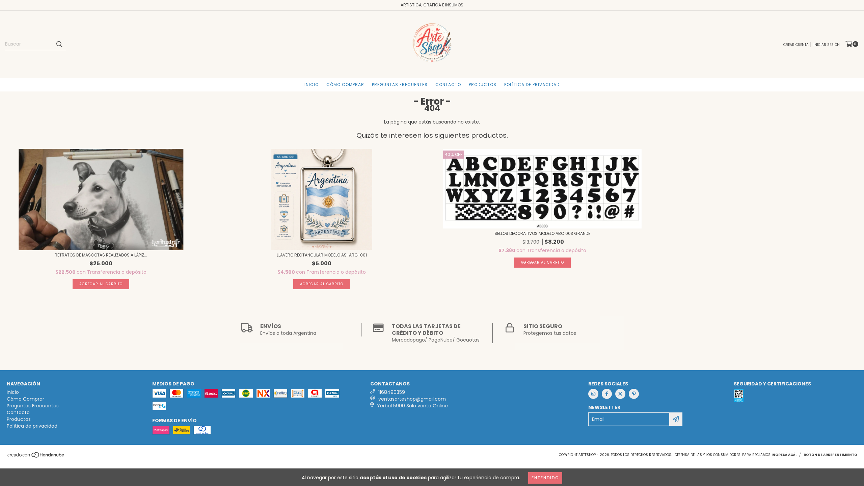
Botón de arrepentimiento (830, 454)
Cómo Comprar (345, 84)
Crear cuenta (796, 44)
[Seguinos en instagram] (593, 394)
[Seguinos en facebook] (607, 394)
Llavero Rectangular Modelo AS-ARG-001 (322, 255)
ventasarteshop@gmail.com (412, 399)
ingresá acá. (784, 454)
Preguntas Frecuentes (400, 84)
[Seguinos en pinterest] (634, 394)
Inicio (311, 84)
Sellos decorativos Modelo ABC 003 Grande (542, 233)
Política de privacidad (532, 84)
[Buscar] (59, 44)
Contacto (448, 84)
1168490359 (391, 392)
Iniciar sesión (826, 44)
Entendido (545, 478)
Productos (482, 84)
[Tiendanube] (36, 456)
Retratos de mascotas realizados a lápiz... (101, 255)
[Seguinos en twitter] (620, 394)
